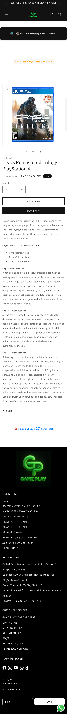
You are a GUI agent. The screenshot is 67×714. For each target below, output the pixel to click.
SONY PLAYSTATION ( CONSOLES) (21, 506)
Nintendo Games (12, 532)
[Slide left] (26, 152)
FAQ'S (5, 638)
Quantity (6, 183)
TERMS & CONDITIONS (15, 648)
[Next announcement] (61, 4)
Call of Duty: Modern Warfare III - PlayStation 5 (29, 564)
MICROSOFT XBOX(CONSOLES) (20, 511)
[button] (6, 14)
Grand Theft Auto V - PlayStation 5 (22, 585)
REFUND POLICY (11, 633)
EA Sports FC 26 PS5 (13, 569)
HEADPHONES (10, 548)
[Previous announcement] (6, 4)
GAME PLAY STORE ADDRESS (18, 617)
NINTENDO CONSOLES (15, 516)
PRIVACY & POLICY (12, 643)
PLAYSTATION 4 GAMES (15, 527)
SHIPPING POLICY (12, 628)
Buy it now (33, 210)
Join (49, 701)
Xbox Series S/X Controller (17, 542)
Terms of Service (9, 683)
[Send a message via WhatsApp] (60, 707)
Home (5, 501)
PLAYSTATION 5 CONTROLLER (19, 537)
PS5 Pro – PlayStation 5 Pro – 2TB (21, 601)
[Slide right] (40, 152)
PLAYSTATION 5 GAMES (15, 522)
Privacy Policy (8, 679)
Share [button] (9, 410)
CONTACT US (9, 622)
